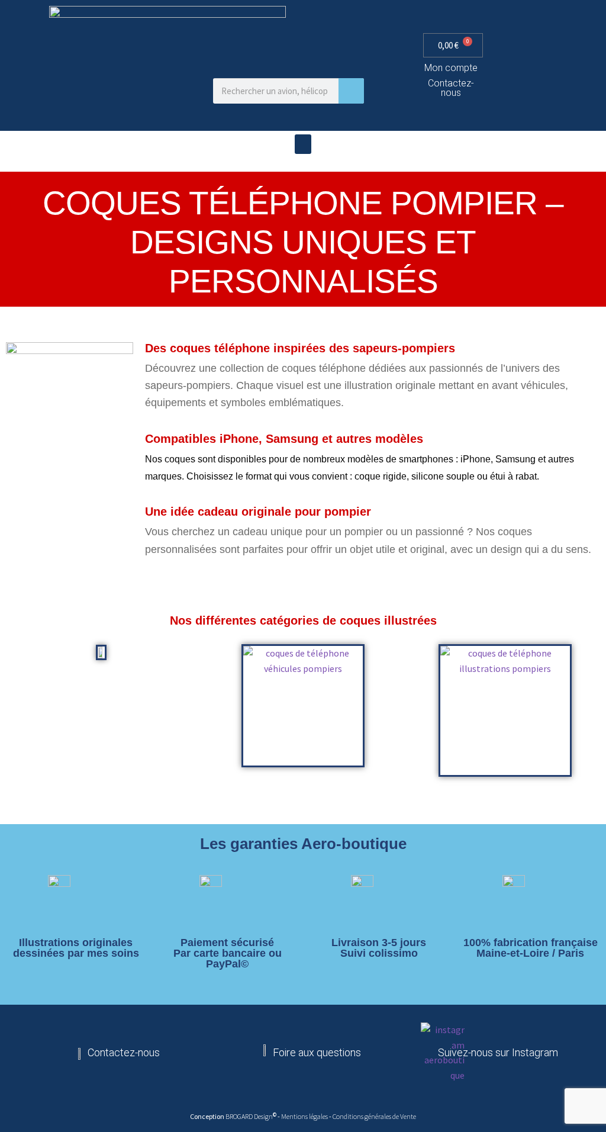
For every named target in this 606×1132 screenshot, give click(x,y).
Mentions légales (305, 1116)
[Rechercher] (351, 91)
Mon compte (451, 67)
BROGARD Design (249, 1116)
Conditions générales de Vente (374, 1116)
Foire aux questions (317, 1052)
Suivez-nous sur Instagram (498, 1052)
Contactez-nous (451, 88)
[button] (303, 144)
